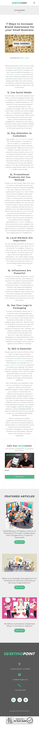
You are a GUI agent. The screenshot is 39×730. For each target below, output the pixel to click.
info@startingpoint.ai (20, 679)
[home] (19, 3)
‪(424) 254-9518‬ (20, 690)
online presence (19, 361)
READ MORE (19, 542)
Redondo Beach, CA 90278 (20, 669)
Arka (25, 339)
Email (7, 470)
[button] (34, 3)
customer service (21, 139)
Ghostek (21, 222)
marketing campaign (13, 74)
